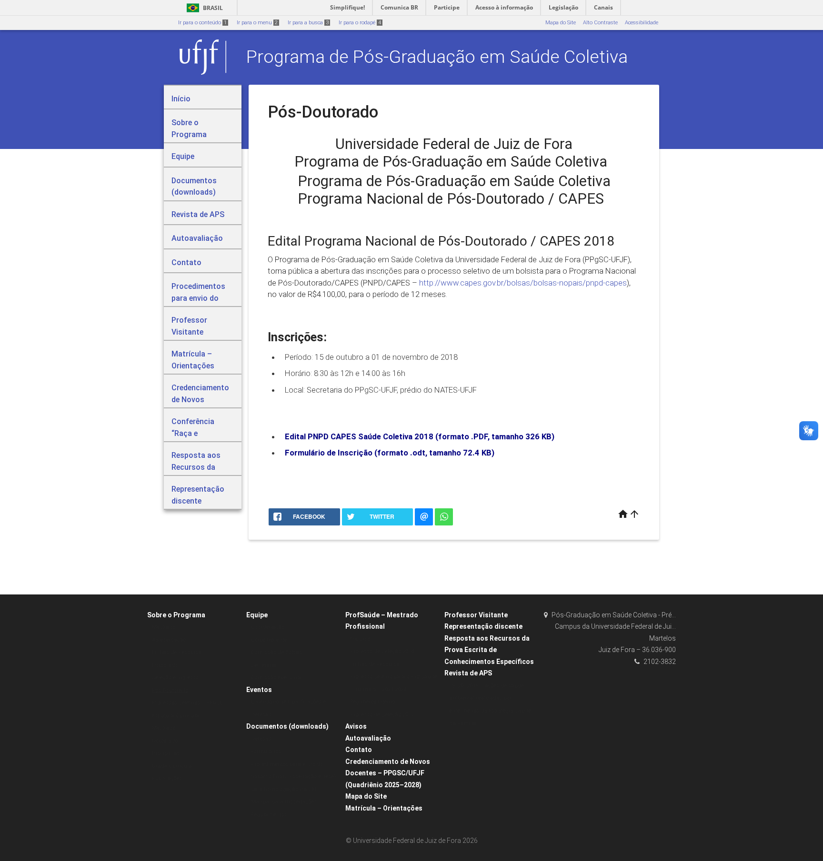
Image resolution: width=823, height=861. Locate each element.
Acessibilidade (641, 23)
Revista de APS (468, 673)
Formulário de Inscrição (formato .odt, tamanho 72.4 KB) (389, 452)
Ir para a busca (308, 23)
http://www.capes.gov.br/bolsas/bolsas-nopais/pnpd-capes (523, 282)
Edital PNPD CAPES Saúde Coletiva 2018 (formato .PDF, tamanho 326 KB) (419, 436)
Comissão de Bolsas (276, 652)
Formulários (266, 751)
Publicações (167, 778)
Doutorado (165, 665)
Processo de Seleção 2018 (382, 651)
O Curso (360, 639)
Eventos (259, 689)
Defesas (261, 739)
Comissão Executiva (276, 677)
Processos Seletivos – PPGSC (188, 703)
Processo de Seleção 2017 (382, 715)
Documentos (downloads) (287, 726)
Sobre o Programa (176, 615)
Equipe (257, 615)
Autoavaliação (368, 738)
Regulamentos (269, 815)
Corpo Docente (269, 640)
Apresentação (169, 640)
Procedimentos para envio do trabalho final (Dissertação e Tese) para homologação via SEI (293, 776)
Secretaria (263, 665)
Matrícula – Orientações (383, 808)
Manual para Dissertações (284, 802)
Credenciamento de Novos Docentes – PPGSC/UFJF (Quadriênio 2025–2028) (387, 773)
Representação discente (483, 626)
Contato (358, 749)
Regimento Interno (372, 702)
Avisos (356, 726)
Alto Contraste (600, 23)
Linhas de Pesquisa (176, 652)
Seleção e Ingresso (175, 677)
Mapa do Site (560, 23)
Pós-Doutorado (170, 690)
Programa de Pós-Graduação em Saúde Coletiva (437, 56)
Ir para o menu (257, 23)
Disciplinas (166, 753)
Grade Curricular (173, 766)
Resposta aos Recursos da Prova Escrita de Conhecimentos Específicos (489, 649)
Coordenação (267, 627)
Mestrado (163, 627)
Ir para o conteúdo (202, 23)
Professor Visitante (476, 615)
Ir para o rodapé (360, 23)
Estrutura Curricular (176, 716)
